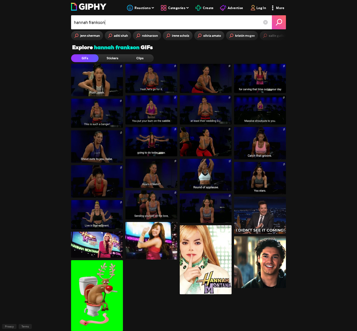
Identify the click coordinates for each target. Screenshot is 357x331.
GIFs (85, 58)
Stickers (112, 58)
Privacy (9, 326)
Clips (140, 58)
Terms (25, 326)
